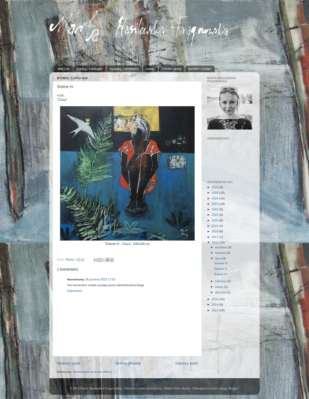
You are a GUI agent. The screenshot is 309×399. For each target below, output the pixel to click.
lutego (219, 286)
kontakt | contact (200, 69)
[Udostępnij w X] (104, 260)
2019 (215, 226)
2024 (215, 198)
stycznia (221, 292)
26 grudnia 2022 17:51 (100, 279)
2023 (215, 203)
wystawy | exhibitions (124, 69)
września (221, 247)
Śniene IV (220, 274)
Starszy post (186, 363)
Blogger (233, 388)
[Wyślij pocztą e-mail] (96, 260)
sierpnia (220, 252)
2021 (215, 214)
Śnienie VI (221, 263)
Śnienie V (220, 268)
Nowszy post (68, 363)
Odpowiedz (74, 290)
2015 (215, 299)
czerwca (221, 281)
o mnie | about (171, 69)
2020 (215, 220)
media (150, 69)
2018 (215, 231)
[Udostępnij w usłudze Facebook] (108, 260)
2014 (215, 304)
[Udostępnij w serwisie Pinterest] (112, 260)
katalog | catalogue (89, 69)
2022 (215, 209)
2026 (215, 187)
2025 (215, 192)
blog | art (63, 69)
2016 (215, 242)
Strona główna (128, 363)
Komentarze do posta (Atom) (92, 371)
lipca (218, 258)
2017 (215, 237)
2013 (215, 310)
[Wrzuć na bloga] (100, 260)
